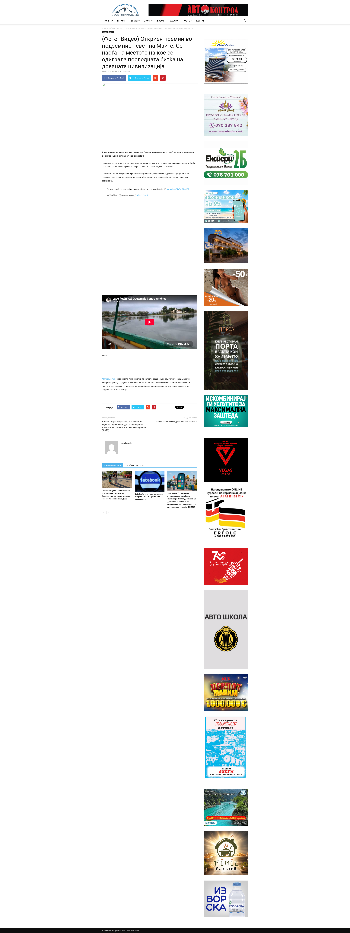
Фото (187, 20)
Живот (160, 20)
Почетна (108, 20)
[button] (244, 21)
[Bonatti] (226, 287)
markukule (116, 72)
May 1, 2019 (142, 195)
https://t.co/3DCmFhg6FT (178, 189)
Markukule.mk (108, 379)
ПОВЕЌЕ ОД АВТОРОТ (135, 466)
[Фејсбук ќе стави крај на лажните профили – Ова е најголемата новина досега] (149, 481)
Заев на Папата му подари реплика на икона (176, 421)
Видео (119, 28)
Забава (174, 20)
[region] (226, 61)
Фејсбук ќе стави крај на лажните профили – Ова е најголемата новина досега (149, 497)
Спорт (147, 20)
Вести (134, 20)
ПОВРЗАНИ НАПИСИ (113, 466)
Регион (121, 20)
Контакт (201, 20)
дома (104, 28)
